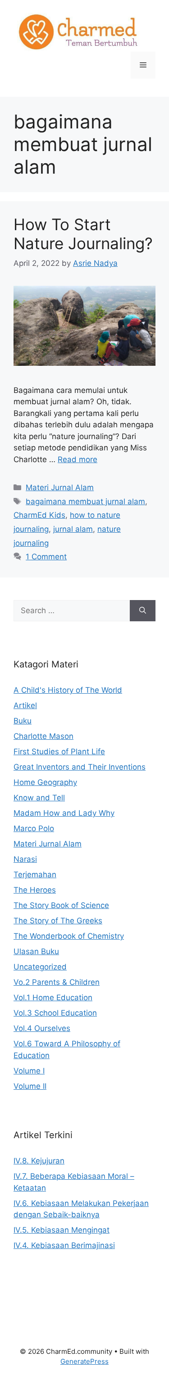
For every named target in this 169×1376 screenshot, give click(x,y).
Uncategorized (40, 966)
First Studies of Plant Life (59, 751)
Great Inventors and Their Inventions (80, 766)
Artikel (25, 705)
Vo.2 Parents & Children (57, 982)
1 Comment (46, 556)
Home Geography (45, 782)
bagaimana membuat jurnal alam (85, 501)
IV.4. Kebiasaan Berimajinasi (64, 1245)
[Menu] (143, 65)
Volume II (30, 1086)
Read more (77, 459)
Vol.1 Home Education (53, 997)
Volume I (29, 1070)
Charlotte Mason (43, 736)
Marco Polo (34, 828)
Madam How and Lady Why (64, 813)
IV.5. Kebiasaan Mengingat (62, 1229)
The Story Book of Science (61, 905)
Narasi (25, 859)
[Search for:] (72, 611)
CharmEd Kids (39, 515)
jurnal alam (73, 529)
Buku (23, 720)
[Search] (142, 611)
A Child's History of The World (68, 690)
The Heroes (35, 889)
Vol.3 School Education (55, 1012)
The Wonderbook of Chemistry (69, 936)
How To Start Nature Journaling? (83, 234)
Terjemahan (35, 874)
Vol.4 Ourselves (42, 1028)
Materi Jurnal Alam (60, 487)
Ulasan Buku (36, 951)
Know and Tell (39, 797)
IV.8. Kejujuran (39, 1160)
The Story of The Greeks (58, 920)
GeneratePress (84, 1361)
